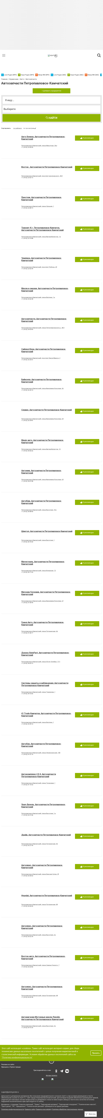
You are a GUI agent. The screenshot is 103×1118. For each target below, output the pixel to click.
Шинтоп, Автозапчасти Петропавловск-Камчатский (46, 531)
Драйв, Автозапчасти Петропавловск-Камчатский (46, 835)
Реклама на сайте (7, 1064)
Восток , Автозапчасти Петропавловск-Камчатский (46, 167)
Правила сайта (30, 1109)
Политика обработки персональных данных (67, 1109)
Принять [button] (96, 1053)
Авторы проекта (51, 1075)
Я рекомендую (88, 138)
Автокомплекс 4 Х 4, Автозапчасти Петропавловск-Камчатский (38, 775)
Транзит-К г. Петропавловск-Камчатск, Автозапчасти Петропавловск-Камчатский (42, 229)
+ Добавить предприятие (51, 91)
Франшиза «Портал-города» (11, 1067)
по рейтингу (17, 128)
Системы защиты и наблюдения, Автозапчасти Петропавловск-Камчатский (44, 684)
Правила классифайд (43, 1109)
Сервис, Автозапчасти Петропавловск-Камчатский (46, 410)
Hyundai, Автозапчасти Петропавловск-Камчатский (46, 895)
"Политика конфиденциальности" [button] (17, 1057)
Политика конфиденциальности (12, 1109)
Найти (52, 117)
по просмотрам (28, 128)
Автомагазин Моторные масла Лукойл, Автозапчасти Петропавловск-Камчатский (42, 1018)
